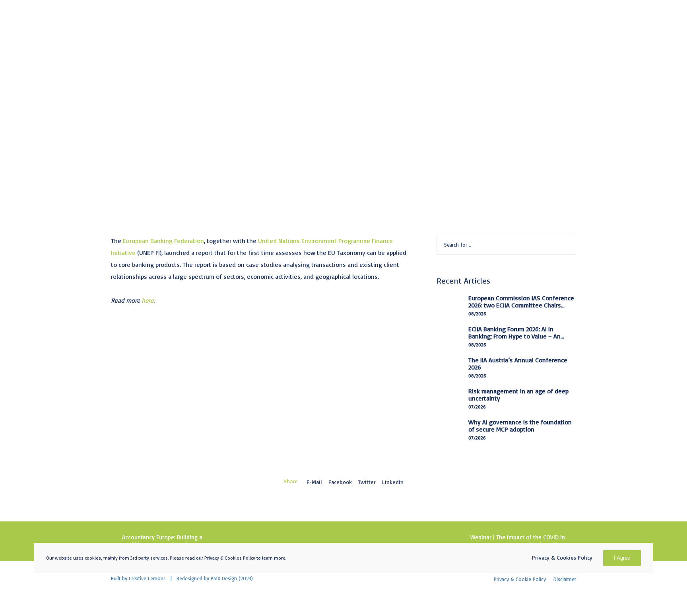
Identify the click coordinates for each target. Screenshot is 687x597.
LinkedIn (393, 481)
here (147, 300)
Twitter (367, 481)
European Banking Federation (163, 241)
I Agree (622, 558)
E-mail (314, 481)
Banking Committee (141, 74)
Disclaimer (564, 579)
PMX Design (224, 578)
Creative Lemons (147, 578)
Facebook (340, 481)
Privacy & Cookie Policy (520, 579)
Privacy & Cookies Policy (562, 557)
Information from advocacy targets (229, 74)
